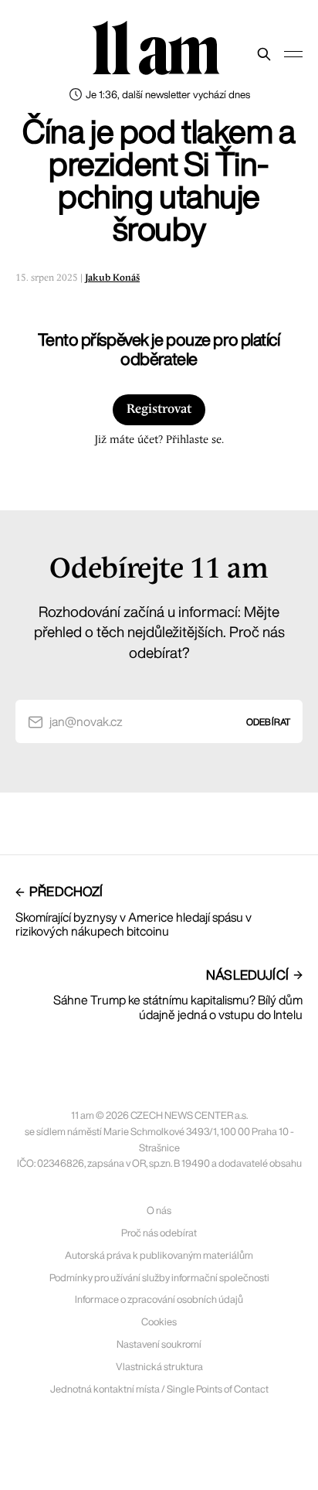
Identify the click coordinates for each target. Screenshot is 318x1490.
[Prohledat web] (264, 54)
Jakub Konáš (112, 278)
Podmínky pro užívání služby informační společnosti (159, 1278)
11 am (155, 50)
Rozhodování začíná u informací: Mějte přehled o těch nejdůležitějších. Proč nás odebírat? (159, 632)
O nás (159, 1210)
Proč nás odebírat (159, 1233)
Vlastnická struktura (159, 1367)
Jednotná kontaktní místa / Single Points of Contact (159, 1389)
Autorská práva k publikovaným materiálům (159, 1255)
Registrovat (159, 409)
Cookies (159, 1322)
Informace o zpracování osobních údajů (159, 1299)
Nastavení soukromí (159, 1344)
